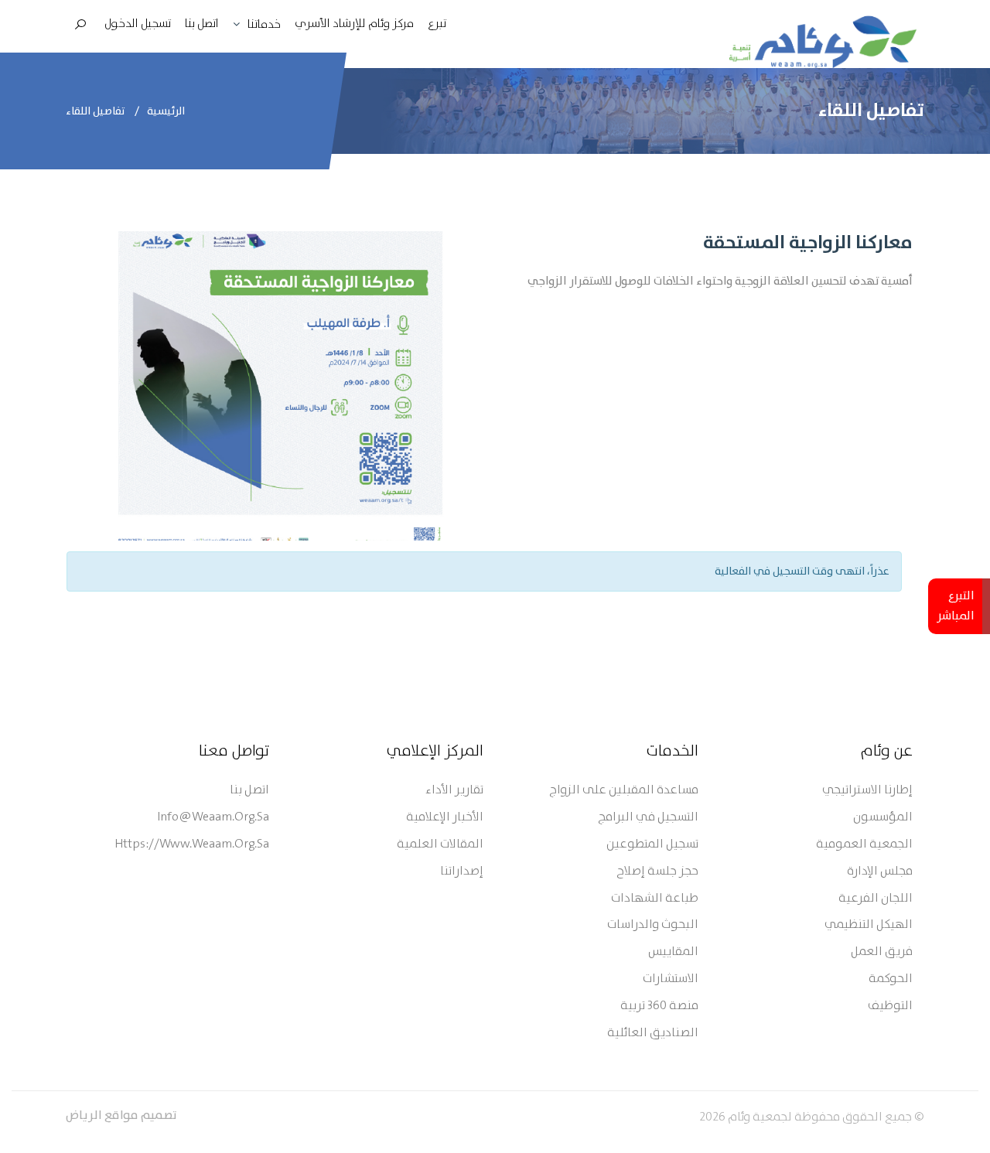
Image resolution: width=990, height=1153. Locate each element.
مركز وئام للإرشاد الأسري (354, 24)
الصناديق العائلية (652, 1033)
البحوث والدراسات (652, 925)
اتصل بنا (202, 24)
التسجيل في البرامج (648, 818)
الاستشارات (670, 979)
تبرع (437, 24)
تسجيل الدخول (137, 24)
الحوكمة (891, 979)
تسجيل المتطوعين (652, 845)
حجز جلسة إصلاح (657, 872)
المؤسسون (883, 818)
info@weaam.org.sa (213, 818)
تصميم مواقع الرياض (121, 1116)
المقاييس (673, 952)
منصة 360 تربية (659, 1006)
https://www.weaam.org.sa (191, 845)
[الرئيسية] (823, 41)
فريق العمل (882, 952)
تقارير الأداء (454, 791)
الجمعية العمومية (864, 845)
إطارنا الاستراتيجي (867, 791)
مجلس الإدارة (880, 872)
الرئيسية (166, 111)
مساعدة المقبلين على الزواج (623, 791)
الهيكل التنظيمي (868, 925)
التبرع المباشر (956, 606)
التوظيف (890, 1006)
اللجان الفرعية (875, 899)
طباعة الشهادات (654, 899)
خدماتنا (264, 25)
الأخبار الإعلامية (444, 818)
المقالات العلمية (440, 845)
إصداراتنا (461, 872)
